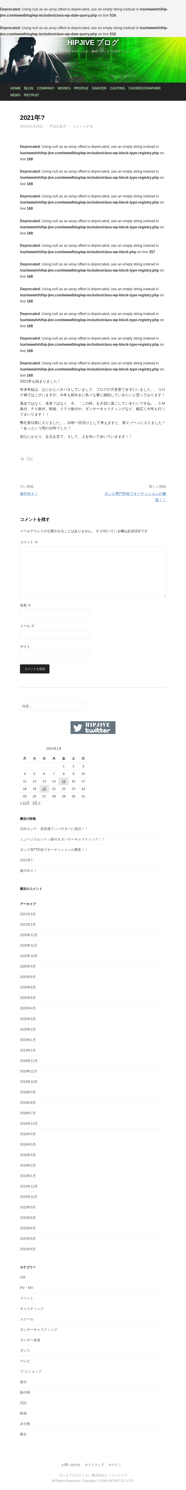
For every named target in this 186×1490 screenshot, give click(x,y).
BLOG (29, 88)
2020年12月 (29, 935)
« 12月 (25, 803)
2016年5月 (28, 1144)
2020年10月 (29, 956)
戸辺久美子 (57, 126)
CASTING (117, 88)
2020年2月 (28, 1029)
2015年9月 (28, 1207)
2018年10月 (29, 1082)
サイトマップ (94, 1465)
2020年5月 (28, 998)
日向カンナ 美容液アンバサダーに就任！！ (54, 829)
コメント (29, 542)
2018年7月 (28, 1113)
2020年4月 (28, 1008)
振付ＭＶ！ (29, 494)
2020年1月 (28, 1040)
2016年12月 (29, 1123)
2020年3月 (28, 1019)
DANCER (99, 88)
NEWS (15, 95)
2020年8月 (28, 977)
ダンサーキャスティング (38, 1329)
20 (44, 789)
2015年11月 (28, 1197)
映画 (23, 1413)
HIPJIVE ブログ (93, 42)
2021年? (26, 860)
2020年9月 (28, 966)
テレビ (25, 1361)
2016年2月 (28, 1165)
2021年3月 (28, 914)
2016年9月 (28, 1134)
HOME (15, 88)
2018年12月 (29, 1061)
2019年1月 (28, 1050)
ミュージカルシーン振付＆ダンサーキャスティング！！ (62, 839)
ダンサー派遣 (30, 1340)
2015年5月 (28, 1238)
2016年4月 (28, 1155)
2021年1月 (28, 924)
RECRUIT (31, 95)
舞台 (23, 1434)
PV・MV (26, 1288)
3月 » (36, 803)
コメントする (83, 126)
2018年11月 (28, 1071)
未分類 (25, 1424)
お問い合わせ (70, 1465)
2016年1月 (28, 1176)
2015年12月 (29, 1186)
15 (64, 781)
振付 (23, 1382)
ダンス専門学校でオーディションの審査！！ (54, 850)
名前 (25, 605)
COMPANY (45, 88)
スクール (27, 1319)
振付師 (25, 1392)
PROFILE (81, 88)
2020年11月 (28, 945)
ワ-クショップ (31, 1371)
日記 (29, 459)
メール (27, 626)
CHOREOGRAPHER (144, 88)
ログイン (114, 1465)
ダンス (25, 1350)
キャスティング (32, 1309)
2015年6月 (28, 1228)
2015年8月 (28, 1218)
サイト (25, 646)
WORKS (64, 88)
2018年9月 (28, 1092)
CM (22, 1277)
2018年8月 (28, 1102)
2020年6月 (28, 987)
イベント (27, 1298)
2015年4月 (28, 1249)
